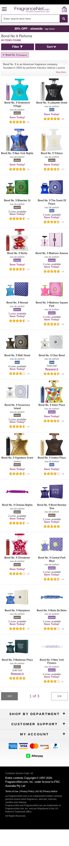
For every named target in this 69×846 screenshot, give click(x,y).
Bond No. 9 (16, 54)
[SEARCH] (64, 19)
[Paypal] (55, 745)
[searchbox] (30, 19)
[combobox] (34, 19)
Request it (51, 369)
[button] (4, 9)
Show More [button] (61, 72)
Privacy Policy (27, 791)
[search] (58, 9)
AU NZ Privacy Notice (46, 791)
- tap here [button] (34, 28)
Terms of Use (11, 791)
